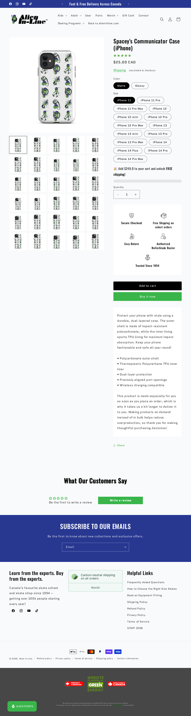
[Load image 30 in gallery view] (95, 241)
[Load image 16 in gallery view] (18, 203)
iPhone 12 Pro (157, 117)
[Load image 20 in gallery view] (95, 203)
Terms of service (83, 658)
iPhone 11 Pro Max (130, 108)
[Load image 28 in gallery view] (56, 241)
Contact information (128, 658)
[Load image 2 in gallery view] (37, 145)
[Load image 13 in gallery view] (56, 183)
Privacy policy (63, 658)
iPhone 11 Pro (150, 100)
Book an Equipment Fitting (144, 595)
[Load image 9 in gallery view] (76, 164)
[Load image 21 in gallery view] (18, 222)
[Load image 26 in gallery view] (18, 241)
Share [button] (121, 445)
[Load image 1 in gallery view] (18, 145)
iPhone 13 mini (127, 134)
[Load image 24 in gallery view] (76, 222)
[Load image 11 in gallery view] (18, 183)
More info (95, 587)
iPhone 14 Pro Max (130, 159)
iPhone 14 (160, 142)
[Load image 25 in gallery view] (95, 222)
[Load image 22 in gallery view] (37, 222)
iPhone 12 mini (127, 117)
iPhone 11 (124, 100)
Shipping (119, 70)
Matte (121, 86)
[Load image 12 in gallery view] (37, 183)
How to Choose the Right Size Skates (152, 589)
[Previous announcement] (62, 3)
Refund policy (44, 658)
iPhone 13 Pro (157, 134)
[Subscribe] (125, 547)
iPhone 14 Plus (127, 150)
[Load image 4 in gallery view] (76, 145)
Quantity (118, 187)
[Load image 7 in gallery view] (37, 164)
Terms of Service (138, 621)
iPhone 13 (160, 125)
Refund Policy (136, 608)
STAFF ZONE (135, 628)
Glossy (140, 86)
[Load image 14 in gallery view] (76, 183)
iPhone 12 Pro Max (130, 125)
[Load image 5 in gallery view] (95, 145)
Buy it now (147, 297)
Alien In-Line (25, 658)
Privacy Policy (136, 615)
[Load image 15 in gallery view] (95, 183)
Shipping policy (104, 658)
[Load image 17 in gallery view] (37, 203)
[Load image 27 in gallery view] (37, 241)
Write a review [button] (120, 500)
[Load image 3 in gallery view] (56, 145)
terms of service (117, 705)
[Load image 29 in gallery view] (76, 241)
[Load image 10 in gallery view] (95, 164)
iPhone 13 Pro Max (130, 142)
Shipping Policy (137, 602)
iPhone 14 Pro (158, 150)
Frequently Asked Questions (146, 582)
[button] (62, 15)
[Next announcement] (129, 3)
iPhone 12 (160, 108)
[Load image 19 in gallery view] (76, 203)
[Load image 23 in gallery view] (56, 222)
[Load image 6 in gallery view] (18, 164)
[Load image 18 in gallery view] (56, 203)
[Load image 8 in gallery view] (56, 164)
